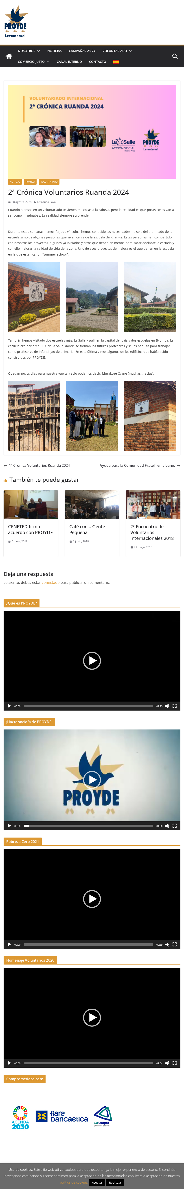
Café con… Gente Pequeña (87, 529)
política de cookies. (74, 1182)
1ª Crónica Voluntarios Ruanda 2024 (39, 465)
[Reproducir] (9, 706)
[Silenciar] (167, 706)
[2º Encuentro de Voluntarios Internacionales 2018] (153, 493)
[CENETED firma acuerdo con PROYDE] (31, 493)
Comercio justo (31, 61)
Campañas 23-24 (82, 51)
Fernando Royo (46, 202)
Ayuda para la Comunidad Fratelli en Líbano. (137, 465)
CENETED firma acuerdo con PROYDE (30, 529)
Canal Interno (69, 61)
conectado (51, 582)
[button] (37, 51)
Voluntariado (115, 51)
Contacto (97, 61)
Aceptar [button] (97, 1182)
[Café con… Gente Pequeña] (92, 493)
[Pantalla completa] (174, 706)
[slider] (88, 706)
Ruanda (30, 181)
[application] (92, 661)
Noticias (54, 51)
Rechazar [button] (115, 1182)
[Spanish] (116, 62)
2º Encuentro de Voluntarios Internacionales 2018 (152, 532)
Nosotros (26, 51)
